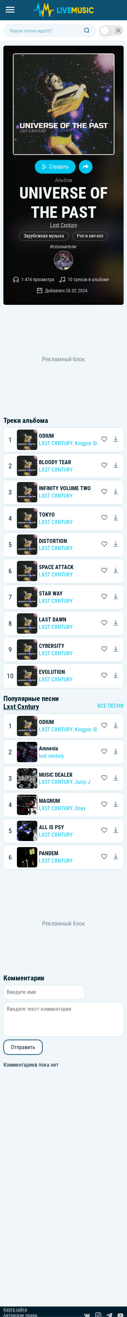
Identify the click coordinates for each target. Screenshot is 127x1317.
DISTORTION (53, 541)
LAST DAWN (52, 619)
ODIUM (46, 436)
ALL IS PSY (51, 827)
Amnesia (48, 748)
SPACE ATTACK (56, 567)
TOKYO (47, 515)
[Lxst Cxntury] (63, 260)
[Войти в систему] (124, 2)
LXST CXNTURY (55, 443)
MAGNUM (49, 801)
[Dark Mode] (111, 30)
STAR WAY (51, 593)
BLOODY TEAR (55, 462)
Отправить (23, 1047)
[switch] (111, 30)
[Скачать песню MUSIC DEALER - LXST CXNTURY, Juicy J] (116, 778)
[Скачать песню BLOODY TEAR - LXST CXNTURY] (116, 465)
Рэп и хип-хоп (90, 236)
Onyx (80, 808)
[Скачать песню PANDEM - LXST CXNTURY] (116, 857)
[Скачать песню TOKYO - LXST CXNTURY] (116, 518)
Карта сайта (15, 1310)
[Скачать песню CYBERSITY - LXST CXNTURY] (116, 649)
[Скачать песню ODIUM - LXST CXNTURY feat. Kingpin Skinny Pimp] (116, 439)
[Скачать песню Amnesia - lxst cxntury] (116, 752)
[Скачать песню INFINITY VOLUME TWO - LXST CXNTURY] (116, 492)
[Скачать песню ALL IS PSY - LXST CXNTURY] (116, 830)
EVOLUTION (52, 672)
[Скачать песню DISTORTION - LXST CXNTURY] (116, 544)
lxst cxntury (51, 756)
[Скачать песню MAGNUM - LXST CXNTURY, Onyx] (116, 804)
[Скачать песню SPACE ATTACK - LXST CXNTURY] (116, 571)
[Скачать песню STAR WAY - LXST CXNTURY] (116, 597)
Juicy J (82, 782)
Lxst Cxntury (63, 225)
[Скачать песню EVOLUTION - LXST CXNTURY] (116, 676)
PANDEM (48, 853)
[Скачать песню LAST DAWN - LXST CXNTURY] (116, 623)
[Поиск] (87, 30)
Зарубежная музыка (44, 236)
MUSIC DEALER (55, 775)
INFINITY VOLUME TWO (65, 488)
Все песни (111, 706)
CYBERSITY (51, 646)
